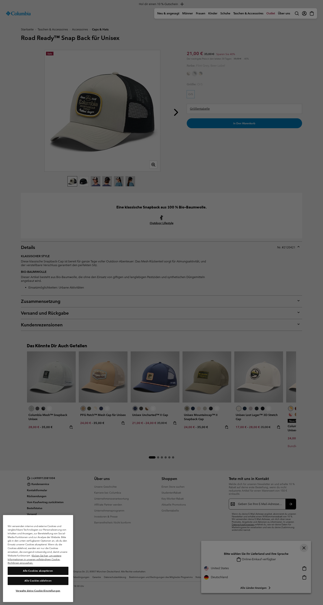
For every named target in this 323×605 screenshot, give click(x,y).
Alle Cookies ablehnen (38, 580)
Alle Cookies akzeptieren (38, 570)
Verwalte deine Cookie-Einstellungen (38, 590)
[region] (38, 558)
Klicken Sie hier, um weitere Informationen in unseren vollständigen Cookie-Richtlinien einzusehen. (34, 559)
